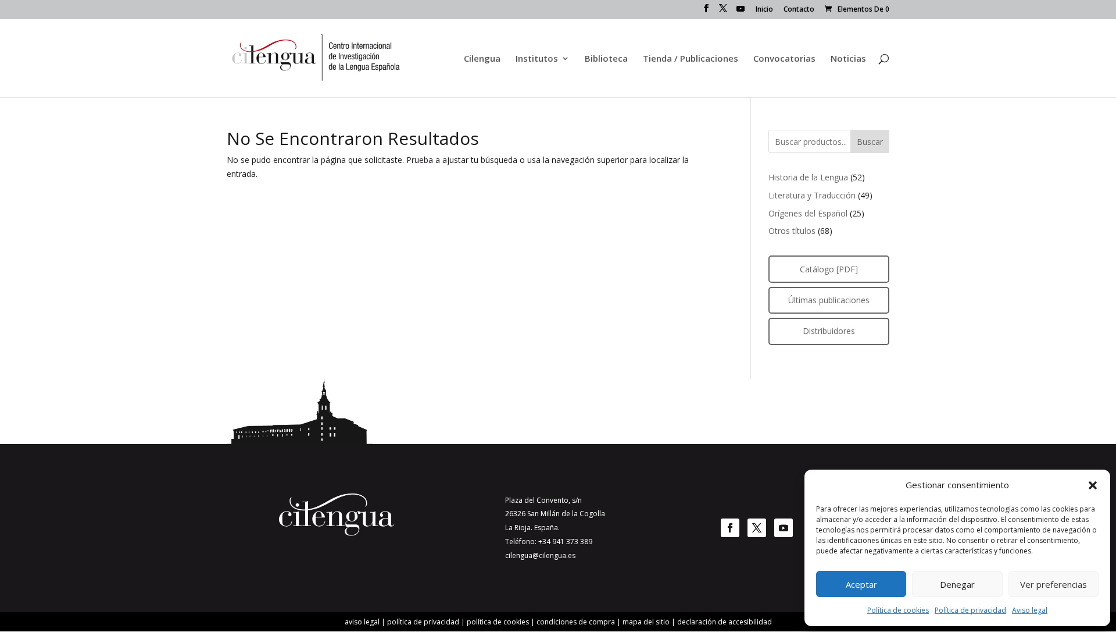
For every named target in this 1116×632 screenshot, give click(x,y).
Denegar (957, 584)
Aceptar (861, 584)
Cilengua (482, 59)
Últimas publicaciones (829, 300)
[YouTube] (740, 12)
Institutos (537, 59)
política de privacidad (423, 622)
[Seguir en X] (756, 528)
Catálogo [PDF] (829, 269)
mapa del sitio (646, 622)
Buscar (870, 141)
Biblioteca (606, 59)
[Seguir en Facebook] (730, 528)
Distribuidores (829, 330)
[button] (1093, 485)
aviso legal (362, 622)
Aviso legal (1029, 610)
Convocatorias (784, 59)
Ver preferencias (1053, 584)
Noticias (848, 59)
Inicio (764, 10)
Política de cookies (898, 610)
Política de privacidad (970, 610)
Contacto (799, 10)
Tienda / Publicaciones (690, 59)
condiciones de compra (575, 622)
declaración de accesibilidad (724, 622)
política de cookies (498, 622)
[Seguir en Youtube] (783, 528)
